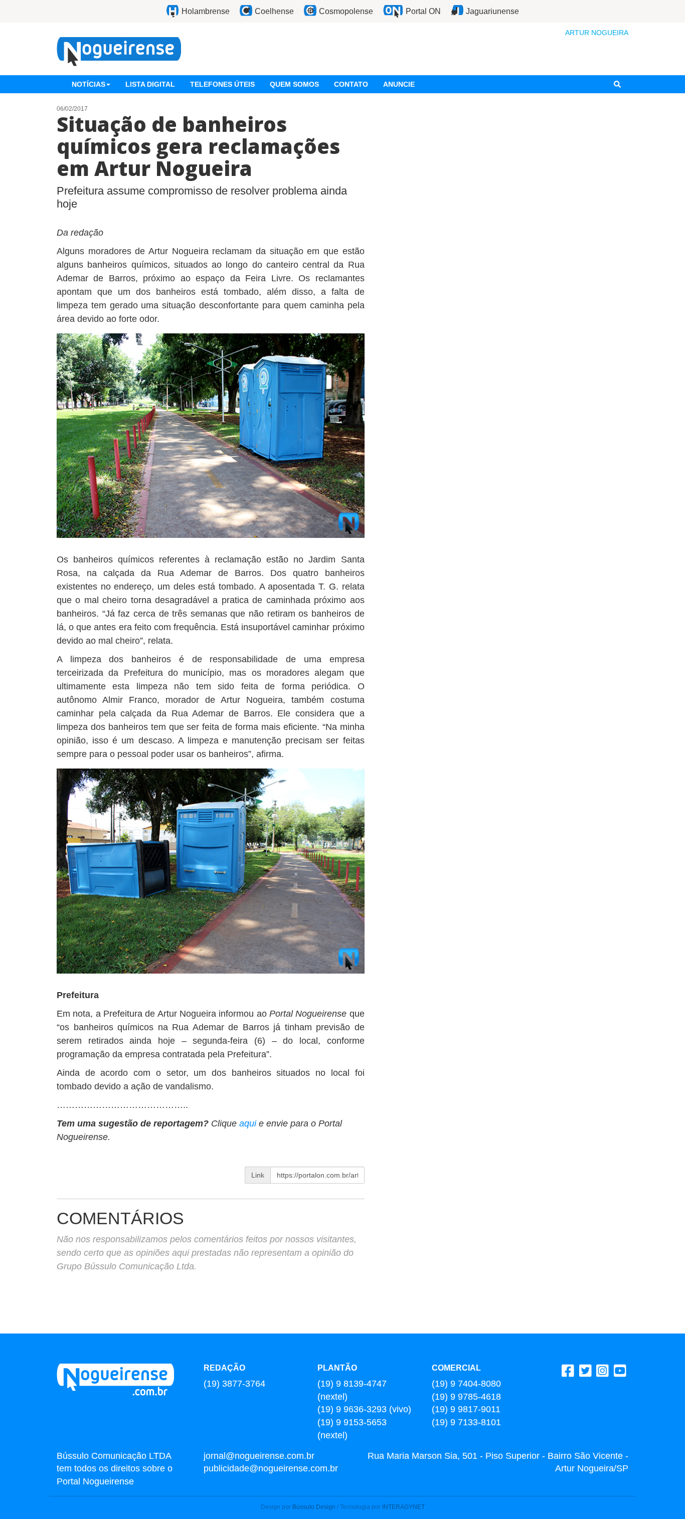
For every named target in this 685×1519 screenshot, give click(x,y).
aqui (249, 1123)
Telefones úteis (222, 84)
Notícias (88, 84)
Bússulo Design (313, 1506)
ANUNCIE (399, 84)
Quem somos (294, 84)
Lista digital (150, 84)
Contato (351, 84)
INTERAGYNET (403, 1506)
